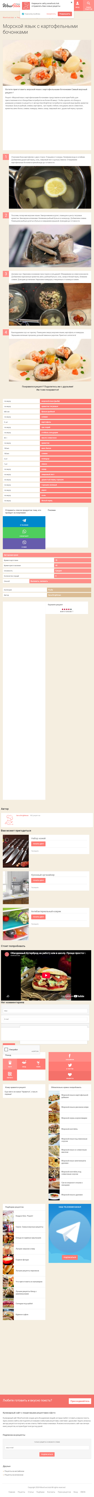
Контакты (51, 1492)
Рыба (50, 590)
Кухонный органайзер (43, 874)
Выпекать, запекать (39, 581)
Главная (12, 1492)
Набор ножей (38, 838)
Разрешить (64, 14)
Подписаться (70, 1257)
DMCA (83, 1492)
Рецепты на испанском (14, 1475)
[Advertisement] (47, 129)
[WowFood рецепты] (12, 5)
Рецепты (21, 1492)
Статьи (31, 1492)
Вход (76, 1492)
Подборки (40, 1492)
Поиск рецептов (64, 1492)
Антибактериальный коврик (46, 911)
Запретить (51, 14)
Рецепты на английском (14, 1471)
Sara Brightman (54, 595)
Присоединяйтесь (79, 1401)
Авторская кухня (11, 555)
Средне (58, 571)
